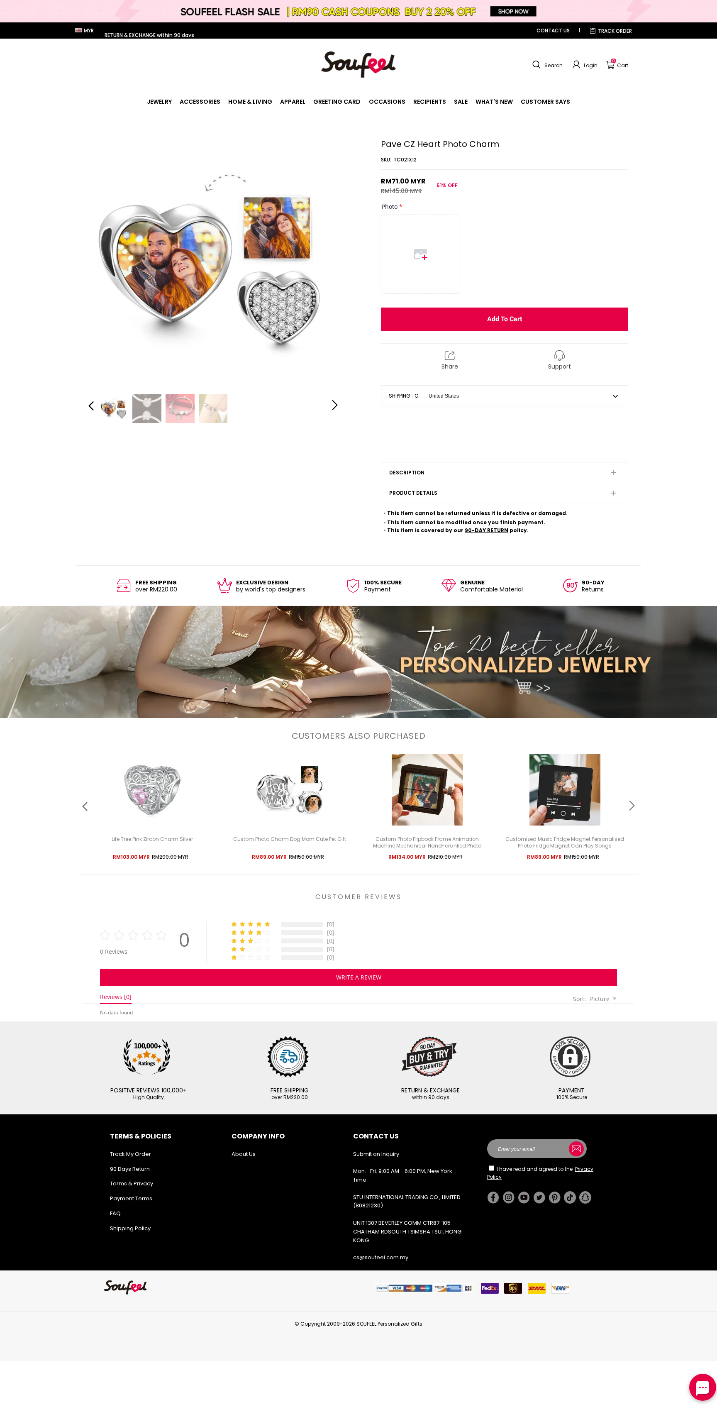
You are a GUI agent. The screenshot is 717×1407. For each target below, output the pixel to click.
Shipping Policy (130, 1228)
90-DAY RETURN (486, 530)
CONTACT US (553, 30)
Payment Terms (131, 1198)
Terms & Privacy (131, 1183)
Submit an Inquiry (376, 1154)
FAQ (115, 1213)
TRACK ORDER (615, 30)
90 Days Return (130, 1169)
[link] (159, 101)
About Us (244, 1154)
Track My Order (130, 1154)
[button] (546, 64)
